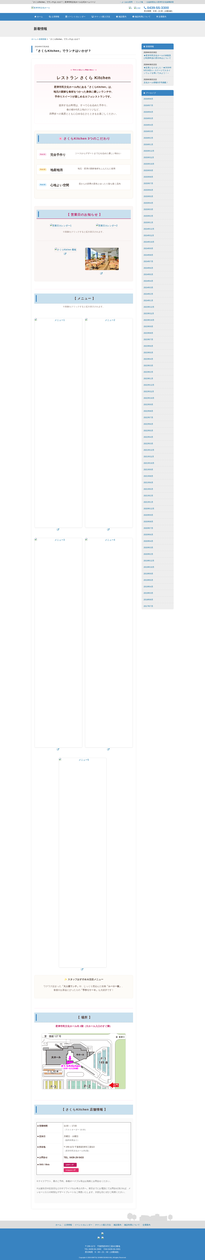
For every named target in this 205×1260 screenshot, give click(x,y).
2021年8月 (148, 476)
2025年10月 (149, 164)
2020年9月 (148, 515)
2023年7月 (148, 339)
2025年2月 (148, 216)
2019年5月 (148, 580)
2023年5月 (148, 352)
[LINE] (137, 8)
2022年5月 (148, 430)
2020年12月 (149, 508)
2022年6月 (148, 424)
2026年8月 (148, 99)
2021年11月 (149, 456)
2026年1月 (148, 144)
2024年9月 (148, 248)
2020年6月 (148, 534)
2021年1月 (148, 502)
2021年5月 (148, 489)
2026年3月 (148, 131)
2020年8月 (148, 521)
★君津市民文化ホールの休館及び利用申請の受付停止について (157, 56)
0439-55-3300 (158, 8)
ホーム (34, 39)
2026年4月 (148, 125)
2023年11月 (149, 313)
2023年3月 (148, 365)
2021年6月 (148, 482)
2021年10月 (149, 463)
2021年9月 (148, 469)
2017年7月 (148, 606)
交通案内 (146, 1225)
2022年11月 (149, 391)
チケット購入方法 (103, 1225)
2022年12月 (149, 385)
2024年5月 (148, 274)
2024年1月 (148, 300)
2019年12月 (149, 561)
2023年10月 (149, 320)
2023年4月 (148, 359)
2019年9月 (148, 573)
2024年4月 (148, 281)
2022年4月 (148, 437)
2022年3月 (148, 443)
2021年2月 (148, 495)
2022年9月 (148, 404)
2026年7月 (148, 105)
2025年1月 (148, 222)
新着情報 (42, 39)
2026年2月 (148, 138)
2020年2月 (148, 554)
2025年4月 (148, 203)
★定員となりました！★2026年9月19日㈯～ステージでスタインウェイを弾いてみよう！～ (158, 70)
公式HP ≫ (69, 1165)
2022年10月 (149, 398)
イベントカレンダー (83, 1225)
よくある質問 (127, 2)
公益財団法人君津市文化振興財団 (160, 2)
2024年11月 (149, 235)
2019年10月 (149, 567)
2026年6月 (148, 112)
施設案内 (117, 1225)
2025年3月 (148, 209)
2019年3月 (148, 593)
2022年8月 (148, 411)
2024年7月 (148, 261)
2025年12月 (149, 151)
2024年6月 (148, 268)
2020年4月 (148, 541)
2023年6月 (148, 346)
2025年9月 (148, 170)
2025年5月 (148, 196)
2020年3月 (148, 547)
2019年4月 (148, 586)
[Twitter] (99, 1238)
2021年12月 (149, 450)
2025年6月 (148, 190)
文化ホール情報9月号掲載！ (156, 82)
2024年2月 (148, 294)
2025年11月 (149, 157)
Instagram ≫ (70, 1170)
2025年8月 (148, 177)
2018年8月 (148, 599)
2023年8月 (148, 333)
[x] (130, 8)
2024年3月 (148, 287)
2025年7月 (148, 183)
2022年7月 (148, 417)
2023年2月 (148, 372)
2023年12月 (149, 307)
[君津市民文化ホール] (40, 7)
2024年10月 (149, 242)
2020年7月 (148, 528)
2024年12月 (149, 229)
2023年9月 (148, 326)
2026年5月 (148, 118)
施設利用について (132, 1225)
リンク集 (139, 2)
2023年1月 (148, 378)
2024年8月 (148, 255)
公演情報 (68, 1225)
